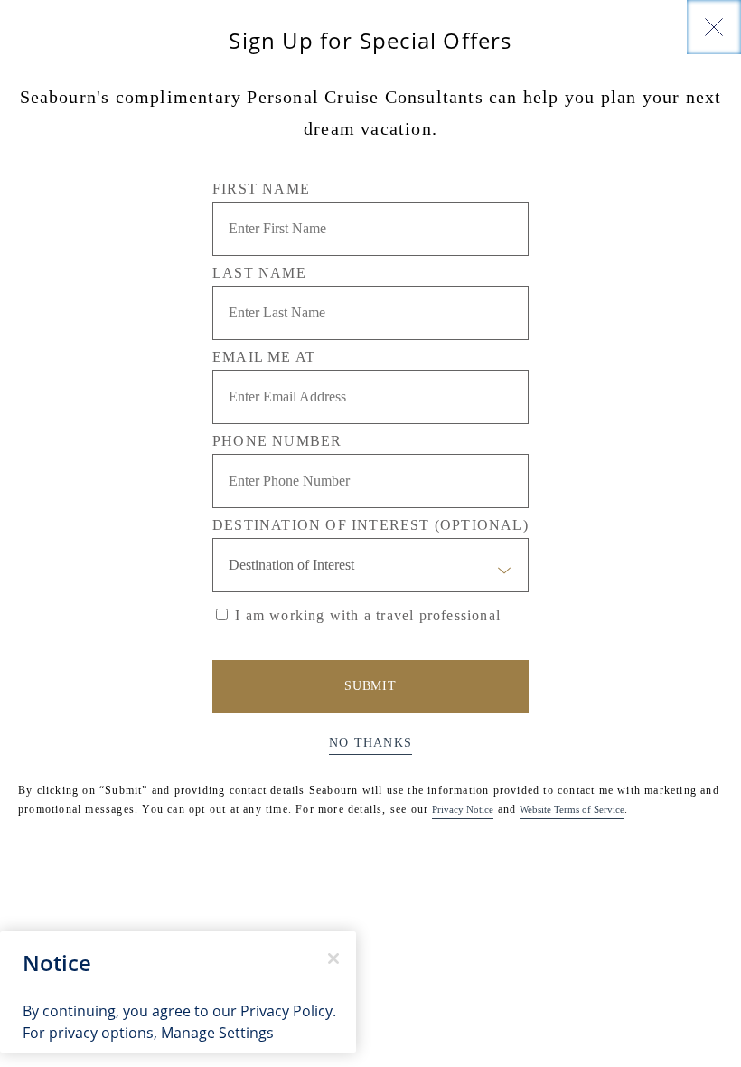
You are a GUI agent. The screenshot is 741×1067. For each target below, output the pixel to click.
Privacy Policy (286, 1010)
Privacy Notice (462, 809)
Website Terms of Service (572, 809)
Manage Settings (217, 1032)
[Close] (714, 27)
